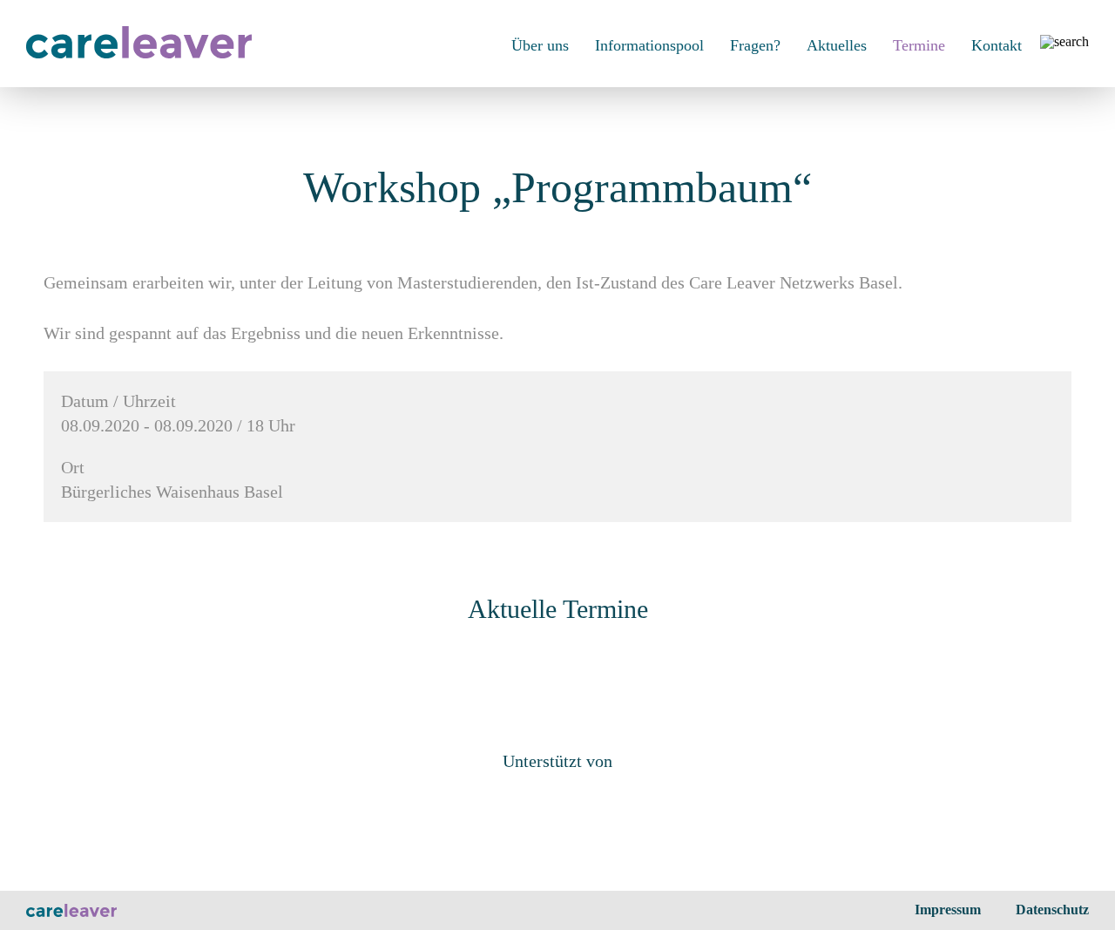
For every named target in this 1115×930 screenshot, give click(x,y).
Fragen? (755, 45)
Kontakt (996, 45)
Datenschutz (1052, 909)
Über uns (540, 45)
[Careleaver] (139, 53)
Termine (919, 45)
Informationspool (649, 45)
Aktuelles (837, 45)
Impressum (948, 909)
